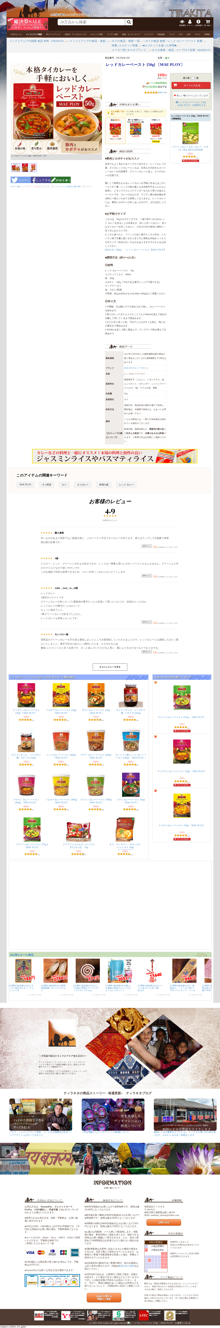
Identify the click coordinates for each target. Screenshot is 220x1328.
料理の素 (103, 485)
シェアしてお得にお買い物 (69, 186)
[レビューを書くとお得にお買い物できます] (61, 184)
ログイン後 (15, 186)
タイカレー (82, 485)
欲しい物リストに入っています (192, 95)
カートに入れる (191, 160)
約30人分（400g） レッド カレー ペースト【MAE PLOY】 (135, 250)
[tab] (16, 34)
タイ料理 (46, 485)
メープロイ (141, 368)
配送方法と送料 (126, 1266)
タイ (64, 485)
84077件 (210, 3)
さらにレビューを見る (110, 667)
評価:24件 (162, 92)
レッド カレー (126, 485)
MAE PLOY (129, 368)
